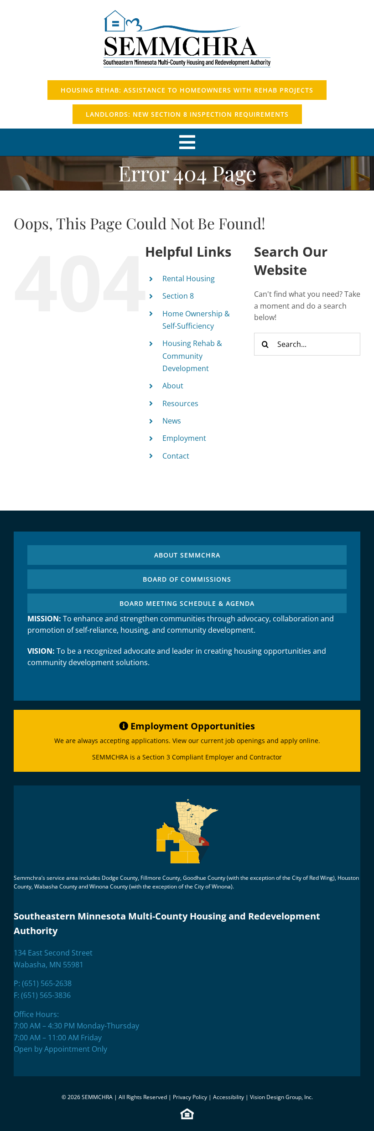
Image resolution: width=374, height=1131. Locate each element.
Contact (175, 456)
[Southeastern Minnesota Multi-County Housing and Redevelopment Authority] (187, 8)
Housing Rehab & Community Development (192, 355)
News (171, 421)
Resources (180, 403)
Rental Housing (188, 279)
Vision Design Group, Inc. (281, 1097)
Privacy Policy (190, 1097)
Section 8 (178, 296)
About (172, 386)
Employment (184, 438)
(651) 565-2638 (47, 983)
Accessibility (228, 1097)
